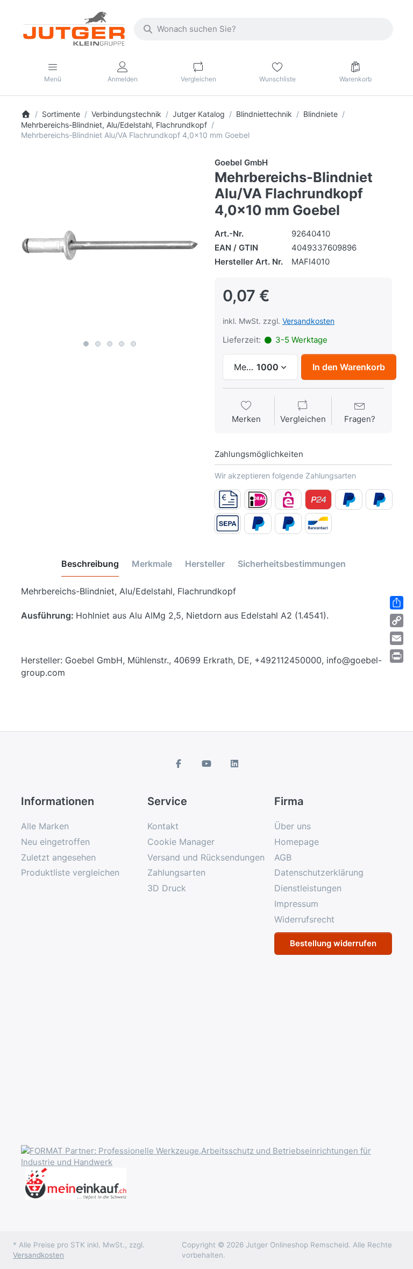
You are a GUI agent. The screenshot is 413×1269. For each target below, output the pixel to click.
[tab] (90, 564)
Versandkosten (308, 320)
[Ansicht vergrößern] (109, 246)
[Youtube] (206, 763)
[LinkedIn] (234, 763)
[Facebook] (179, 763)
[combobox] (263, 29)
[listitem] (109, 246)
